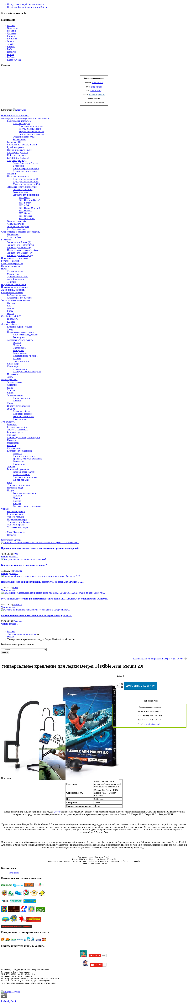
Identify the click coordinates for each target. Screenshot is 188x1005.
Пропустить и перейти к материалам (25, 4)
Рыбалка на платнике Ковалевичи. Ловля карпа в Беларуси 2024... (36, 615)
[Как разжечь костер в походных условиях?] (23, 559)
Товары (11, 44)
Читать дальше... (9, 556)
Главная (11, 25)
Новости (11, 52)
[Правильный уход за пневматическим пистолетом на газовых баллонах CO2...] (41, 576)
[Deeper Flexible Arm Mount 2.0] (60, 782)
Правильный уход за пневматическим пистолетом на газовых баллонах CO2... (42, 582)
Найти (5, 653)
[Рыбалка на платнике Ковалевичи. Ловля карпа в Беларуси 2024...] (35, 609)
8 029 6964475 (97, 83)
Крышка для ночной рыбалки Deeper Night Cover (157, 658)
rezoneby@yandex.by (97, 94)
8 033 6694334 (96, 87)
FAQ (9, 49)
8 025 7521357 (95, 91)
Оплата (10, 41)
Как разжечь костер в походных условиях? (24, 565)
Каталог (11, 36)
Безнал (10, 54)
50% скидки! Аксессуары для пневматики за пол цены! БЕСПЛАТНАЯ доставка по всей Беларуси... (54, 598)
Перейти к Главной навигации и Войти (27, 7)
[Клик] (19, 109)
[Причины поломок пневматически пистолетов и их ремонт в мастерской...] (40, 542)
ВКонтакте (14, 873)
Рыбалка (11, 57)
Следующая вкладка (11, 540)
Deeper (57, 811)
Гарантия (11, 30)
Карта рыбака (14, 59)
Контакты (12, 38)
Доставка (11, 33)
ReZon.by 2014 (8, 1001)
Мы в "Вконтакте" (16, 532)
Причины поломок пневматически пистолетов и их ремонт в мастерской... (40, 548)
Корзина (11, 46)
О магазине (13, 28)
